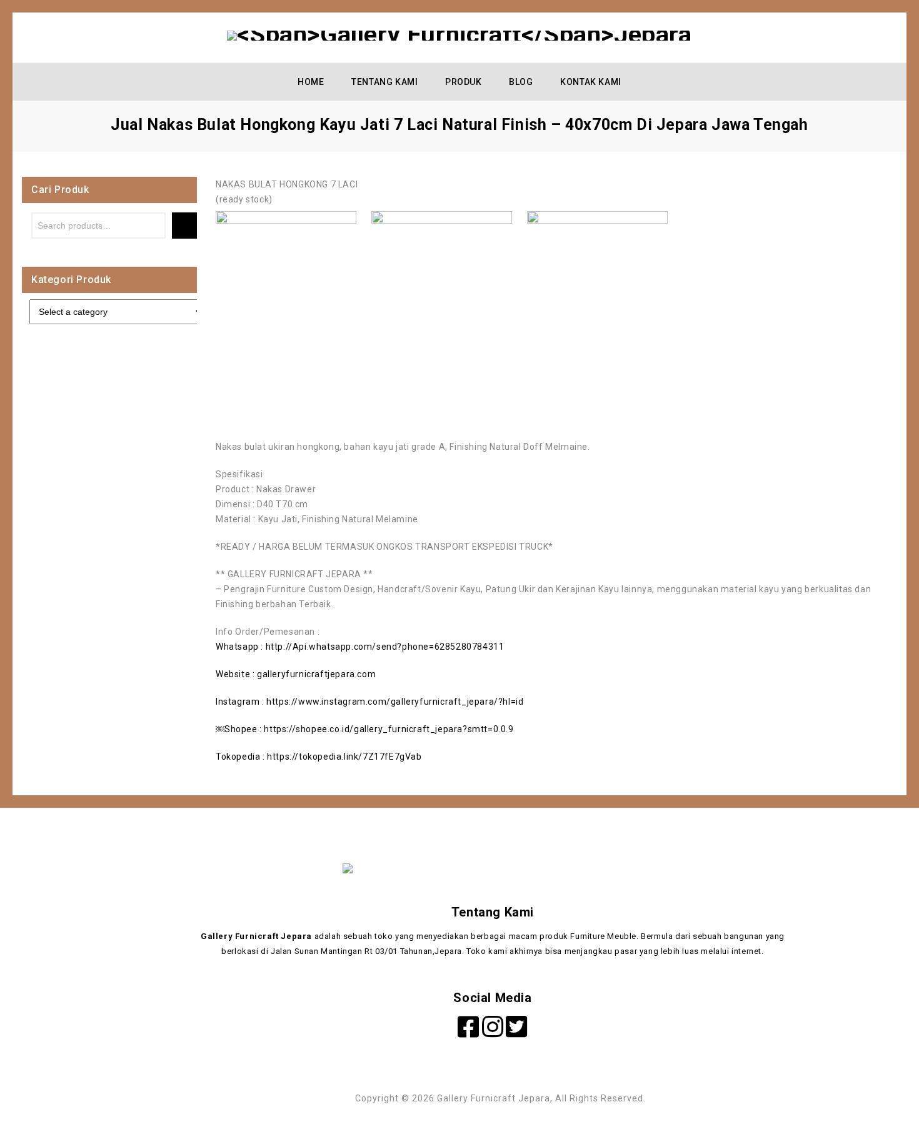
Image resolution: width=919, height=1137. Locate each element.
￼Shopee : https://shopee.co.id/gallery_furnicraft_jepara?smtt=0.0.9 (365, 729)
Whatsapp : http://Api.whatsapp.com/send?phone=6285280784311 (360, 647)
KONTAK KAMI (590, 82)
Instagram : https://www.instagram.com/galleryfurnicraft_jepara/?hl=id (369, 702)
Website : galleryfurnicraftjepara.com (296, 674)
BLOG (521, 82)
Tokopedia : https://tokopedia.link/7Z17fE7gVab (319, 757)
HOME (311, 82)
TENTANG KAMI (384, 82)
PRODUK (463, 82)
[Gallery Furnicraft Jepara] (459, 35)
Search (184, 225)
